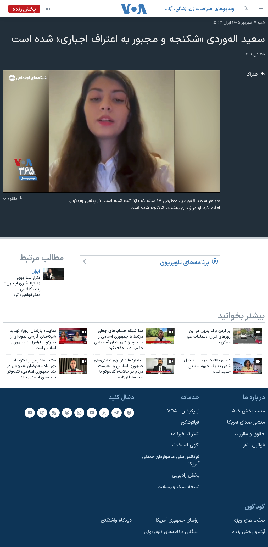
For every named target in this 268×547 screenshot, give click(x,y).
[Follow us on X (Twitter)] (104, 413)
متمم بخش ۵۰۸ (248, 411)
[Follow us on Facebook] (129, 413)
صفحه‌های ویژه (249, 520)
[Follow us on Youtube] (92, 413)
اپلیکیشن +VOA (183, 411)
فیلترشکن (190, 422)
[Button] (255, 75)
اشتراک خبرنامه (184, 434)
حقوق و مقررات (249, 434)
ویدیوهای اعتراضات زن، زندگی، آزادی (199, 9)
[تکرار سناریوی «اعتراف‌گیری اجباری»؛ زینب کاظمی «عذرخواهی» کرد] (53, 274)
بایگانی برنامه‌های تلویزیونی (171, 531)
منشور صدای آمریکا (246, 422)
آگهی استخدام (185, 445)
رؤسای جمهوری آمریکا (177, 520)
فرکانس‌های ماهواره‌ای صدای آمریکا (170, 460)
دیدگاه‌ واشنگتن (116, 520)
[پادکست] (42, 413)
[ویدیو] (48, 9)
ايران (35, 271)
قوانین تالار (254, 445)
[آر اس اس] (54, 413)
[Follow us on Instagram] (79, 413)
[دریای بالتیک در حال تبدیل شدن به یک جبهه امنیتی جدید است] (247, 366)
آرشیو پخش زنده (248, 531)
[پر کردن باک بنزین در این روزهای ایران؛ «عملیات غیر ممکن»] (247, 336)
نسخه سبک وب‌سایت (178, 486)
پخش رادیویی (185, 475)
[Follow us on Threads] (67, 413)
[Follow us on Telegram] (116, 413)
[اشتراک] (30, 413)
